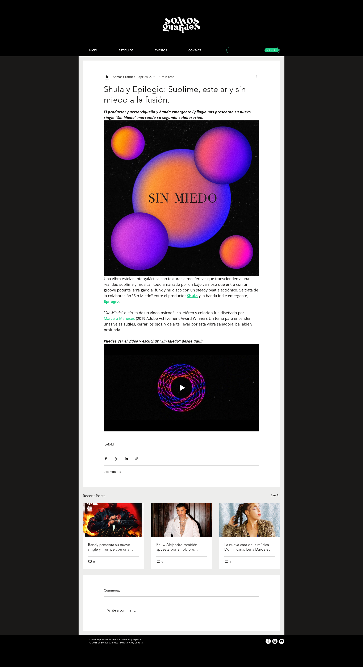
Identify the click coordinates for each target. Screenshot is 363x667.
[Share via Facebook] (106, 459)
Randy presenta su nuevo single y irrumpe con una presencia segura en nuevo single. (110, 547)
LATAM (109, 444)
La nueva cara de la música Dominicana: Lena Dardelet (247, 547)
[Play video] (181, 387)
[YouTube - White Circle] (281, 641)
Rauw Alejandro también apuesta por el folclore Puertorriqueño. (176, 547)
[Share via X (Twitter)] (116, 459)
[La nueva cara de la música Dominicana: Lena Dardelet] (249, 520)
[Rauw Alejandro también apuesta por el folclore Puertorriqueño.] (181, 520)
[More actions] (256, 76)
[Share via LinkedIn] (126, 459)
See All (275, 495)
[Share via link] (137, 459)
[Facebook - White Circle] (268, 641)
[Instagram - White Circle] (275, 641)
